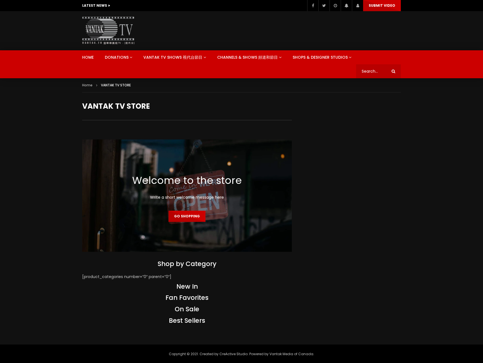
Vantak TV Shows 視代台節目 (172, 57)
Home (88, 57)
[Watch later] (335, 5)
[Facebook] (312, 5)
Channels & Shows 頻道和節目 (247, 57)
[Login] (357, 5)
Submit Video (382, 5)
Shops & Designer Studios (320, 57)
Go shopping (187, 216)
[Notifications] (346, 5)
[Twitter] (324, 5)
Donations (117, 57)
